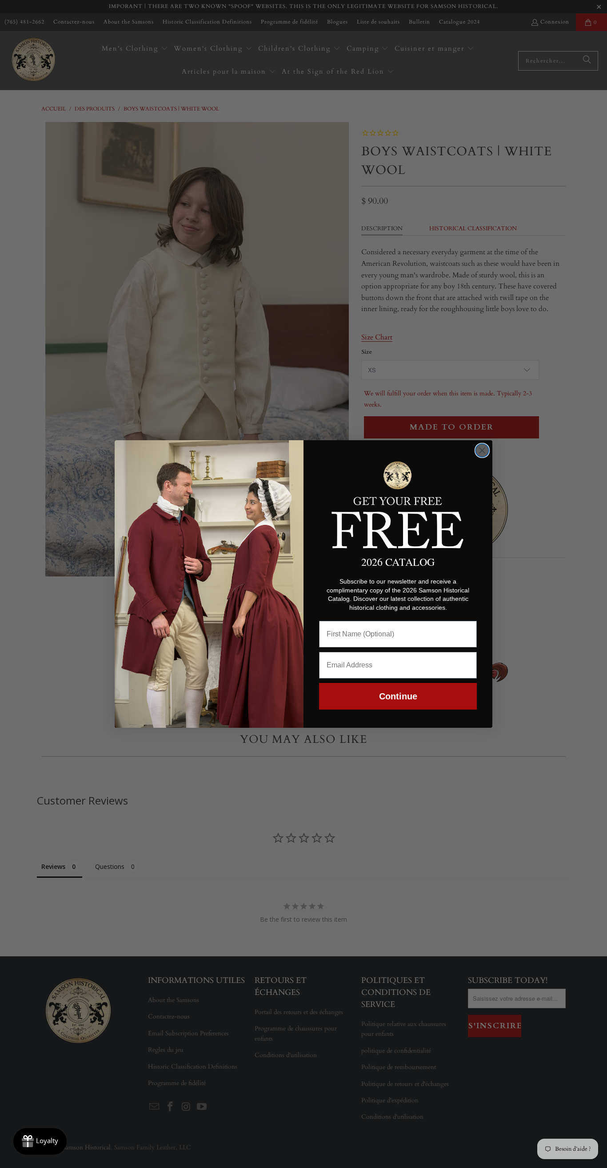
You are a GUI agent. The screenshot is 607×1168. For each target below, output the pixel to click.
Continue (398, 696)
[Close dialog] (482, 450)
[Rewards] (40, 1141)
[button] (398, 503)
